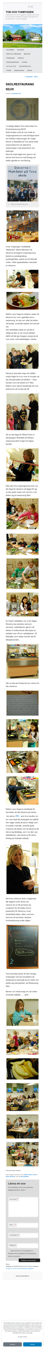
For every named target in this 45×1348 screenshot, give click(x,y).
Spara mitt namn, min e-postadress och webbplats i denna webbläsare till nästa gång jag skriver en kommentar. (22, 1253)
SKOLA (30, 1175)
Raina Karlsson (10, 1176)
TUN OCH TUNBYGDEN (19, 12)
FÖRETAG (21, 58)
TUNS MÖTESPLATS (25, 66)
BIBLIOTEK (27, 54)
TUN (34, 1175)
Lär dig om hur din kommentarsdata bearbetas (20, 1268)
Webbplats (13, 1245)
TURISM (8, 70)
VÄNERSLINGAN (19, 70)
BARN (26, 1175)
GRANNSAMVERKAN (12, 62)
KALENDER (20, 50)
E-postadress (14, 1235)
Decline (12, 1344)
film (18, 816)
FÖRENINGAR (10, 58)
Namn (13, 1224)
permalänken (25, 1176)
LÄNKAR (29, 70)
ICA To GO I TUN (11, 66)
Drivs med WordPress (22, 1276)
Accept (32, 1344)
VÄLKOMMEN (10, 50)
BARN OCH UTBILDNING (13, 54)
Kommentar (14, 1199)
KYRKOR (24, 62)
